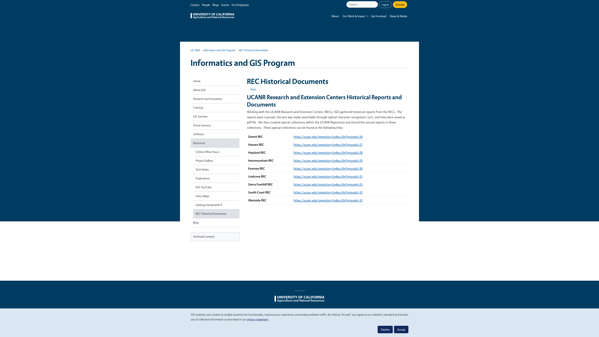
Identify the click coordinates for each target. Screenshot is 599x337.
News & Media (398, 16)
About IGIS (199, 90)
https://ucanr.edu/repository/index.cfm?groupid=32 (328, 192)
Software (198, 134)
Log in (385, 4)
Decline (385, 329)
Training (198, 107)
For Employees (240, 5)
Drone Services (202, 125)
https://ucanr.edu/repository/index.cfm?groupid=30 (328, 168)
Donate (400, 4)
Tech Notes (202, 169)
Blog (195, 222)
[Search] (376, 4)
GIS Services (200, 116)
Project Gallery (204, 160)
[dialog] (299, 322)
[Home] (212, 16)
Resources (199, 143)
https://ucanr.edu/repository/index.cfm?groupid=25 (328, 184)
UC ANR (195, 50)
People (206, 5)
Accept (401, 329)
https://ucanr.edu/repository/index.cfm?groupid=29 (328, 160)
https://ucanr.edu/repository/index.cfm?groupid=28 (328, 152)
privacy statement (257, 319)
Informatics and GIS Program (219, 50)
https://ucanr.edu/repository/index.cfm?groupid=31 (328, 176)
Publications (203, 178)
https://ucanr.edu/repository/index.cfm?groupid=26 (328, 137)
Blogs (215, 5)
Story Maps (202, 196)
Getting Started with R (209, 205)
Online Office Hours (207, 152)
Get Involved (378, 16)
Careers (195, 5)
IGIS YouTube (204, 187)
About (335, 16)
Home (196, 81)
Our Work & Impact (354, 16)
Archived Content (203, 236)
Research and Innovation (207, 99)
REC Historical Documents (211, 213)
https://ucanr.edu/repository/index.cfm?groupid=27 (328, 145)
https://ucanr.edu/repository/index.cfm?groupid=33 (328, 200)
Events (225, 5)
